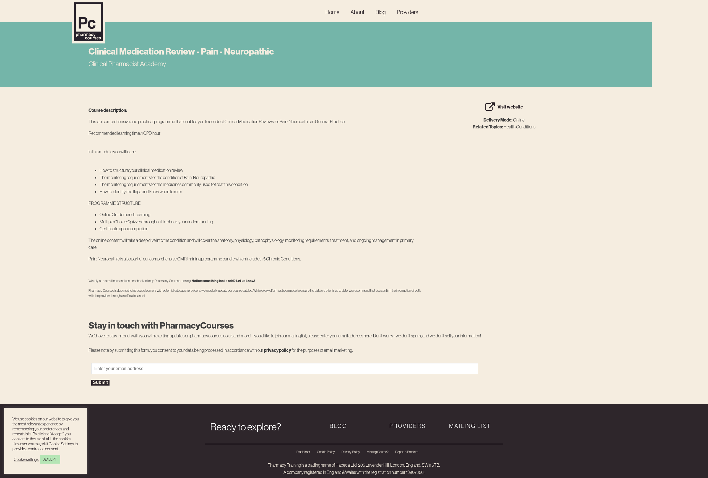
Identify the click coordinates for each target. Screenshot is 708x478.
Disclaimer (303, 452)
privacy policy (277, 350)
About (357, 12)
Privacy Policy (351, 452)
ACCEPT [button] (50, 459)
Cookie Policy (326, 452)
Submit (100, 382)
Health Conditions (519, 127)
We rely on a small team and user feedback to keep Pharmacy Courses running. (171, 281)
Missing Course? (378, 452)
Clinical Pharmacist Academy (127, 64)
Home (332, 12)
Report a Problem (406, 452)
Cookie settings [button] (26, 459)
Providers (407, 12)
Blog (381, 12)
